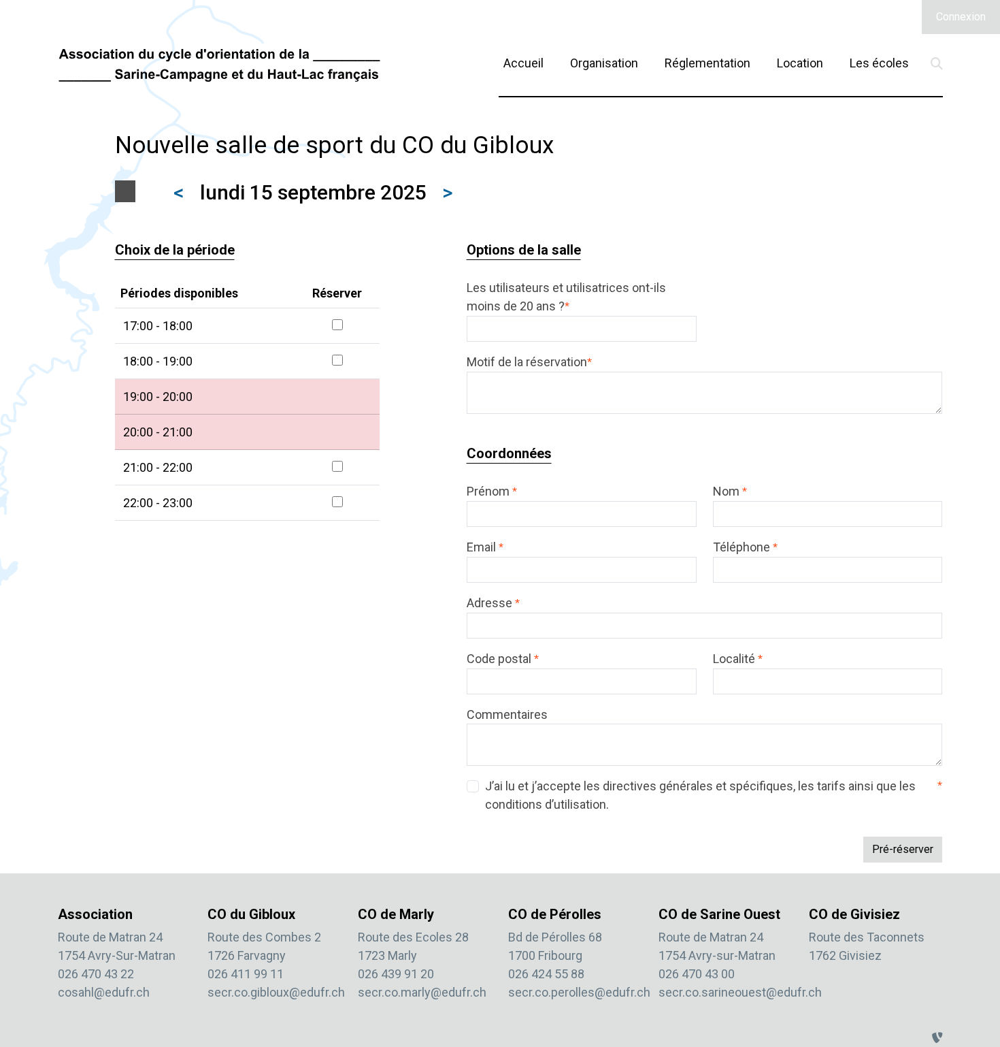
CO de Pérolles (554, 914)
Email (485, 547)
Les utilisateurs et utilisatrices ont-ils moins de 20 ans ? (566, 296)
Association (95, 914)
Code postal (503, 658)
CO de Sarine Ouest (719, 914)
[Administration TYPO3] (937, 1038)
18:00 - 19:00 (158, 361)
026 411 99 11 (245, 974)
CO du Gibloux (251, 914)
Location (800, 62)
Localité (738, 658)
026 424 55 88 (546, 974)
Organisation (604, 63)
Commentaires (507, 714)
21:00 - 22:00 (158, 467)
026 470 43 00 (697, 974)
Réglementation (707, 63)
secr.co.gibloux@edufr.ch (276, 992)
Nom (730, 491)
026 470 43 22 (96, 974)
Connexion (961, 16)
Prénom (492, 491)
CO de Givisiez (854, 914)
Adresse (493, 603)
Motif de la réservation (529, 362)
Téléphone (745, 547)
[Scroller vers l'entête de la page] (975, 1001)
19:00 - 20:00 (158, 396)
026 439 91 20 (396, 974)
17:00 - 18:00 (158, 326)
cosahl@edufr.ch (104, 992)
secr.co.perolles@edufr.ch (579, 992)
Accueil (523, 63)
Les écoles (879, 63)
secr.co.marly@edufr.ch (422, 992)
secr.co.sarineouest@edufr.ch (740, 992)
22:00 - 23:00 (158, 503)
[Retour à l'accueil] (219, 64)
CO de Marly (396, 914)
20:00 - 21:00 (158, 432)
